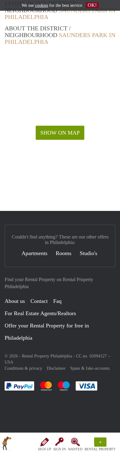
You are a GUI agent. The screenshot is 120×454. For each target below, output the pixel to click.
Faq (57, 301)
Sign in (59, 449)
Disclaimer (56, 368)
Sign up (44, 449)
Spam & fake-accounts (90, 368)
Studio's (88, 253)
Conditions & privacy (23, 368)
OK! (92, 5)
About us (15, 301)
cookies (41, 5)
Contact (39, 301)
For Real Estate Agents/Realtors (40, 313)
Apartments (34, 253)
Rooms (63, 253)
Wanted (75, 449)
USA (9, 362)
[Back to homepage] (6, 444)
